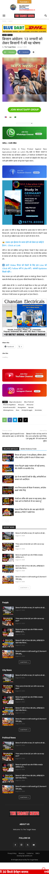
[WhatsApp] (4, 420)
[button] (4, 16)
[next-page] (7, 520)
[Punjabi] (15, 117)
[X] (20, 420)
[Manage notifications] (43, 869)
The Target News (10, 47)
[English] (6, 117)
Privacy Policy (12, 853)
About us (21, 853)
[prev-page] (3, 520)
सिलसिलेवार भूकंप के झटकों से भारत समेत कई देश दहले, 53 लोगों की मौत (13, 435)
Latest (10, 21)
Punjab (10, 35)
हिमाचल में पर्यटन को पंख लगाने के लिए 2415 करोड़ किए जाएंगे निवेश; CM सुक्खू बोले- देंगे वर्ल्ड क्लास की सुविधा (36, 437)
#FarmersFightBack (9, 404)
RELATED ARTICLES (11, 449)
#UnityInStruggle (27, 410)
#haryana (21, 404)
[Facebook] (10, 420)
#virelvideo (38, 410)
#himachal (30, 404)
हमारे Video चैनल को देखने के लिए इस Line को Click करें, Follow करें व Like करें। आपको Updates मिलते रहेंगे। (24, 268)
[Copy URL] (25, 420)
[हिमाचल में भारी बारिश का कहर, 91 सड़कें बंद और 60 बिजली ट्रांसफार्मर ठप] (8, 536)
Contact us (30, 853)
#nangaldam (22, 407)
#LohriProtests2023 (9, 407)
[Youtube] (33, 845)
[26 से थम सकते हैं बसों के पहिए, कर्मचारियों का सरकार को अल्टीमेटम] (8, 479)
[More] (33, 52)
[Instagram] (21, 845)
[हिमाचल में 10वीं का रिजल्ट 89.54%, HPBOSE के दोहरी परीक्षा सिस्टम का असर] (8, 569)
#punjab (31, 407)
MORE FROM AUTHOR (28, 449)
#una (17, 410)
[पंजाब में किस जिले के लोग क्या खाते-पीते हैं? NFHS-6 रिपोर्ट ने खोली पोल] (8, 512)
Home (4, 21)
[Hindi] (10, 117)
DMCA (38, 853)
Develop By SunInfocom (24, 856)
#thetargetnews (8, 410)
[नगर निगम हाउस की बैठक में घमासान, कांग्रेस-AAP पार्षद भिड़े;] (8, 490)
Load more (23, 588)
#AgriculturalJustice (15, 402)
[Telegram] (15, 420)
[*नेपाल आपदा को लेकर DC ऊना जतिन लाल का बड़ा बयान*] (8, 547)
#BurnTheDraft (29, 402)
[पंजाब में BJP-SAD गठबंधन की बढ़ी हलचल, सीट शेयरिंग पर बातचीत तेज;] (8, 468)
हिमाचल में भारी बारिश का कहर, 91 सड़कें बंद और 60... (30, 533)
